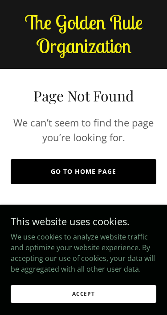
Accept (83, 294)
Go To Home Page (83, 171)
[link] (83, 50)
